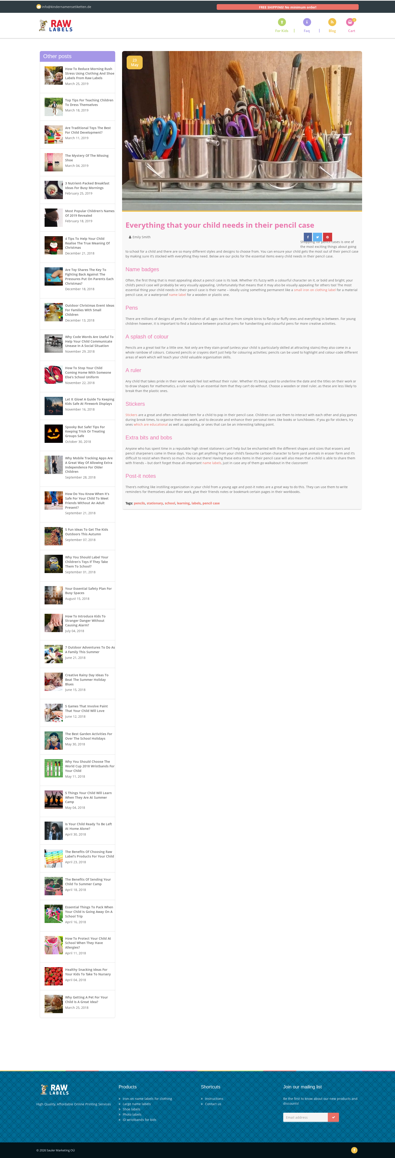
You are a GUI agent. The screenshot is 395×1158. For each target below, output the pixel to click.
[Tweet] (317, 237)
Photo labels (132, 1114)
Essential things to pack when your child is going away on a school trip (89, 911)
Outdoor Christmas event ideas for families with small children (89, 310)
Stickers (131, 415)
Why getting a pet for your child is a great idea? (86, 999)
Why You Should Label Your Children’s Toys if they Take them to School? (86, 561)
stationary (155, 503)
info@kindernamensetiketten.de (66, 7)
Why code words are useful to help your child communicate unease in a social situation (89, 341)
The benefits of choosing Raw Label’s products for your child (89, 854)
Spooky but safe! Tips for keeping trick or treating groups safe (85, 431)
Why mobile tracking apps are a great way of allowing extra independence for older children (89, 465)
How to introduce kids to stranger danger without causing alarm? (85, 621)
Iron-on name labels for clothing (147, 1098)
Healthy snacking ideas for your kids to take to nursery (88, 971)
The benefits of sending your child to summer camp (88, 881)
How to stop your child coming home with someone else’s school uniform (88, 372)
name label (177, 294)
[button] (307, 25)
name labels (212, 463)
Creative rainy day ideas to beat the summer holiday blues (87, 679)
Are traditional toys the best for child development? (88, 130)
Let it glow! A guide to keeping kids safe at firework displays (89, 401)
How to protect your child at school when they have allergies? (88, 943)
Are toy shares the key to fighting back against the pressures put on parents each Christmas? (89, 276)
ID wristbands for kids (139, 1119)
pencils (139, 503)
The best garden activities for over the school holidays (88, 736)
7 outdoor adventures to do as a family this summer (90, 649)
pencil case (211, 503)
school (170, 503)
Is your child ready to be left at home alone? (88, 826)
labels (196, 503)
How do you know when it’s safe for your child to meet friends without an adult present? (87, 500)
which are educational (151, 424)
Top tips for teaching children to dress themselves (89, 102)
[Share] (308, 237)
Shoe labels (131, 1109)
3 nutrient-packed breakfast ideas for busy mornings (87, 185)
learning (183, 503)
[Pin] (327, 237)
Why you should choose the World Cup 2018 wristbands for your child (90, 766)
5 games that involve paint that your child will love (86, 708)
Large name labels (137, 1104)
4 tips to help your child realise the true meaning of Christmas (87, 243)
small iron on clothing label (315, 290)
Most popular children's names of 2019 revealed (90, 213)
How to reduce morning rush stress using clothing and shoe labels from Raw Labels (89, 73)
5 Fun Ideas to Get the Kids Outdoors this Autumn (86, 531)
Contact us (213, 1104)
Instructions (214, 1098)
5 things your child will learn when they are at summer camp (88, 797)
